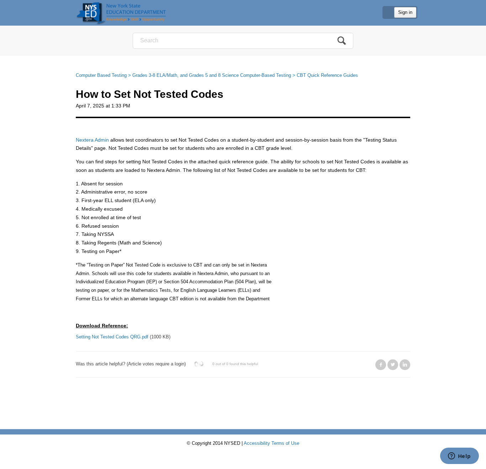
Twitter (392, 364)
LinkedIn (405, 364)
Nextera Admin (92, 140)
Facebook (380, 364)
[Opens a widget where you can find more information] (459, 456)
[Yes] (196, 364)
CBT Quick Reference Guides (327, 75)
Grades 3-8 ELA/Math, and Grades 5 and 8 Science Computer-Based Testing (211, 75)
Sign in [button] (405, 12)
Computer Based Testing (101, 75)
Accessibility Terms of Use (271, 443)
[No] (202, 364)
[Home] (121, 12)
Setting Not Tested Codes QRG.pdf (112, 336)
